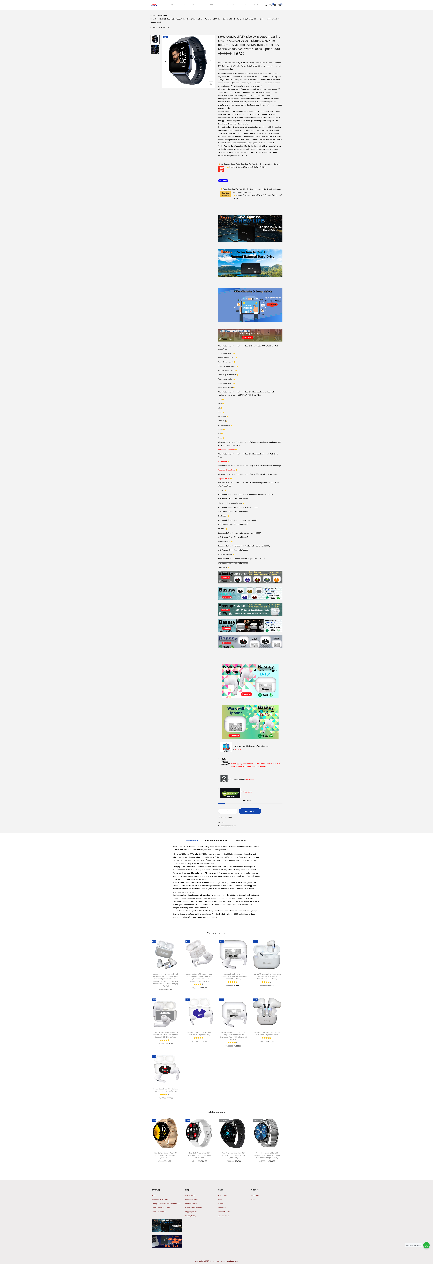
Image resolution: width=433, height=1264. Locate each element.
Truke (220, 438)
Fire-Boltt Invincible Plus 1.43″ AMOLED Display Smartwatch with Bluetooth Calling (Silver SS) (267, 1155)
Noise (220, 404)
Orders (220, 1204)
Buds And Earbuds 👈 (226, 554)
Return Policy (190, 1195)
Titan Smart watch (225, 383)
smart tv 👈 (222, 529)
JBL (219, 408)
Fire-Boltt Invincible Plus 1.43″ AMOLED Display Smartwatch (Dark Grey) (233, 1155)
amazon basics (224, 425)
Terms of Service (159, 1212)
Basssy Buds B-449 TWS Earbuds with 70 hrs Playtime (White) (267, 1033)
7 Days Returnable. (242, 779)
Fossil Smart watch (225, 379)
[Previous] (166, 61)
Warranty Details (191, 1199)
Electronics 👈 (223, 567)
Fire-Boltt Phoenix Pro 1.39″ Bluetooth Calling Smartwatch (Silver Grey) (199, 1155)
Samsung (222, 421)
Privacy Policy (190, 1216)
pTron (220, 429)
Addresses (222, 1208)
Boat (220, 399)
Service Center (191, 1204)
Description (192, 840)
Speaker (221, 490)
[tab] (192, 840)
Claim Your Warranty (193, 1208)
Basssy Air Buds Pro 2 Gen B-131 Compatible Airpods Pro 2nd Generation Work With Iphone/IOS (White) (233, 1036)
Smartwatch (162, 16)
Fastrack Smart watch (227, 366)
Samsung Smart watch (227, 375)
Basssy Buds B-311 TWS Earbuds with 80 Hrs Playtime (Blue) (200, 1033)
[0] (270, 5)
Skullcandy (222, 416)
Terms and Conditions (161, 1208)
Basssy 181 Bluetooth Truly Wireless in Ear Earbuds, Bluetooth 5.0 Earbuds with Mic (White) (267, 976)
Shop (220, 1199)
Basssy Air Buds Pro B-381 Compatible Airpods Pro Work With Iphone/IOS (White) (233, 976)
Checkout (255, 1195)
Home (153, 16)
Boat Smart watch (225, 353)
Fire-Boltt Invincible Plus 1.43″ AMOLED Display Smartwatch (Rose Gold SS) (165, 1155)
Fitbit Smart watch (225, 387)
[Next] (211, 61)
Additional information (216, 840)
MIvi (219, 433)
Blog (153, 1195)
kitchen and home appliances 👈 (231, 503)
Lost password (223, 1216)
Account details (224, 1212)
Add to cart (250, 811)
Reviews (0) (241, 840)
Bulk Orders (222, 1195)
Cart (253, 1199)
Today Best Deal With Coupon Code (166, 1204)
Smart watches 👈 (225, 542)
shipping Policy (191, 1212)
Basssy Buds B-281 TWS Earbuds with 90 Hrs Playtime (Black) (165, 1090)
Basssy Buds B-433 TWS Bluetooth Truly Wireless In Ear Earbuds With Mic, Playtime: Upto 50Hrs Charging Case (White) (199, 977)
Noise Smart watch (226, 362)
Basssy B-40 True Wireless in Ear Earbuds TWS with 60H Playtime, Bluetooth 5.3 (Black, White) (165, 1034)
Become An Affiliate (160, 1199)
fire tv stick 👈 (223, 516)
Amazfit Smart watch (226, 370)
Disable (189, 1259)
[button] (225, 817)
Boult (220, 412)
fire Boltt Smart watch (227, 358)
